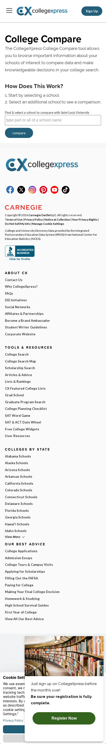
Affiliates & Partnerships (24, 314)
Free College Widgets (22, 429)
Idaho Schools (16, 531)
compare (19, 133)
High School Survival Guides (27, 605)
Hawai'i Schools (17, 524)
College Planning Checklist (26, 409)
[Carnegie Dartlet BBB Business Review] (20, 259)
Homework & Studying (22, 599)
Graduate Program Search (25, 402)
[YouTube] (54, 192)
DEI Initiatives (16, 300)
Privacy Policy (33, 219)
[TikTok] (65, 192)
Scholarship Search (20, 368)
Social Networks (17, 307)
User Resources (17, 436)
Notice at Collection (57, 219)
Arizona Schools (17, 470)
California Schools (19, 483)
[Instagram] (32, 192)
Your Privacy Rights (84, 219)
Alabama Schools (18, 456)
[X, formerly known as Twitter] (21, 192)
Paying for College (19, 585)
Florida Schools (17, 511)
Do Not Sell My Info (17, 223)
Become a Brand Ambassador (27, 321)
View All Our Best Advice (24, 619)
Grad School (14, 395)
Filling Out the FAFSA (21, 578)
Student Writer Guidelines (26, 327)
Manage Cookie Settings (48, 223)
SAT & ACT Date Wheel (23, 422)
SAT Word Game (17, 416)
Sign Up (92, 11)
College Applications (21, 551)
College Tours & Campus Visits (29, 565)
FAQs (9, 293)
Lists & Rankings (18, 381)
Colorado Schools (18, 490)
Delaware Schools (19, 504)
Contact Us (13, 280)
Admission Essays (18, 558)
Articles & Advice (18, 375)
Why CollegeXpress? (21, 286)
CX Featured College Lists (25, 388)
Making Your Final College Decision (32, 592)
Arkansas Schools (18, 476)
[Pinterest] (43, 192)
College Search (17, 354)
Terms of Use (13, 219)
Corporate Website (20, 334)
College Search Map (20, 361)
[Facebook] (10, 192)
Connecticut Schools (21, 497)
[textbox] (53, 120)
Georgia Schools (18, 517)
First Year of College (21, 612)
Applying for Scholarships (25, 571)
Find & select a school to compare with (47, 112)
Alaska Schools (16, 463)
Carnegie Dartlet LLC (42, 215)
